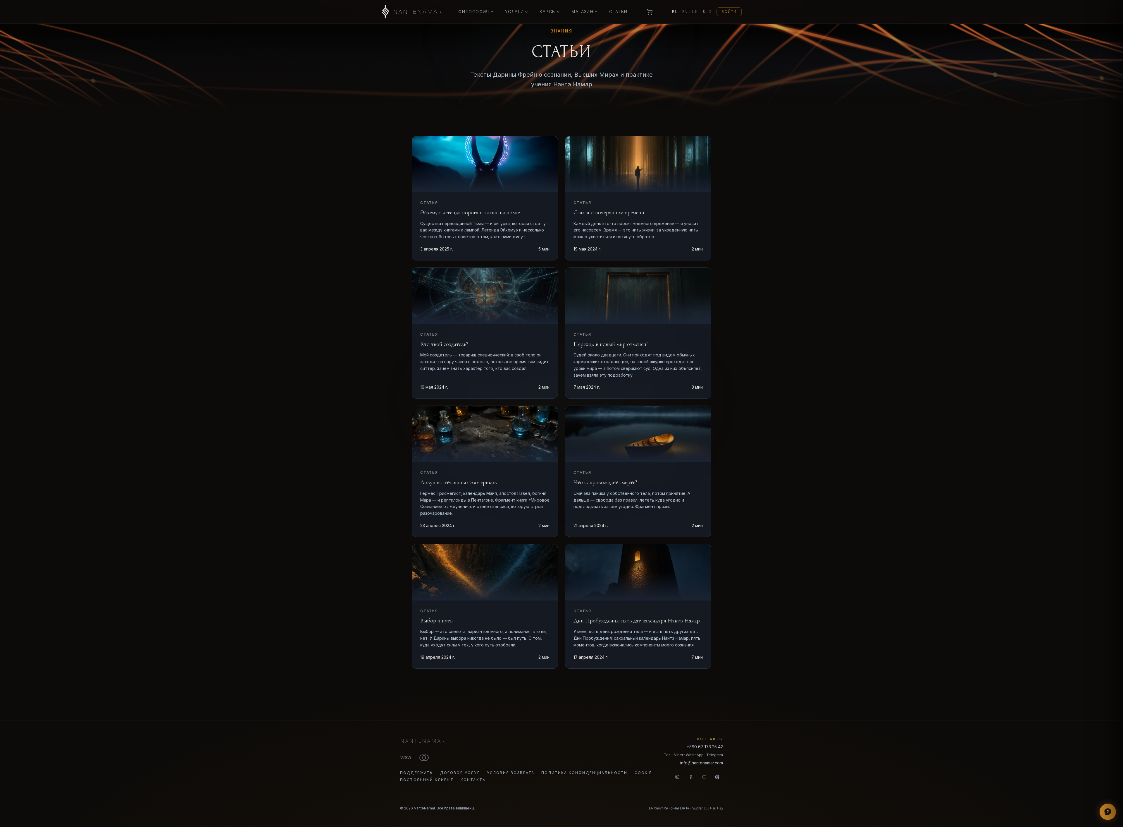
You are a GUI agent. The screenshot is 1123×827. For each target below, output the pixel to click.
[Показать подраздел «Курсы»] (558, 11)
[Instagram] (677, 777)
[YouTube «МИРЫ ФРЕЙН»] (704, 777)
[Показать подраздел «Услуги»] (526, 11)
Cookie (643, 773)
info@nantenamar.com (701, 762)
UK (695, 11)
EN (685, 11)
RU (675, 11)
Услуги (514, 11)
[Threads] (717, 777)
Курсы (548, 11)
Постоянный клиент (427, 780)
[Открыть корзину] (649, 11)
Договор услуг (460, 773)
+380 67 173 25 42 (705, 746)
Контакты (473, 780)
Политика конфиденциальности (584, 773)
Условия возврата (511, 773)
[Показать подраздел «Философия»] (492, 11)
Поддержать (416, 773)
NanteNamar (422, 741)
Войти (729, 11)
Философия (473, 11)
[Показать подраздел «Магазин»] (596, 11)
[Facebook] (690, 777)
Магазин (582, 11)
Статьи (618, 11)
